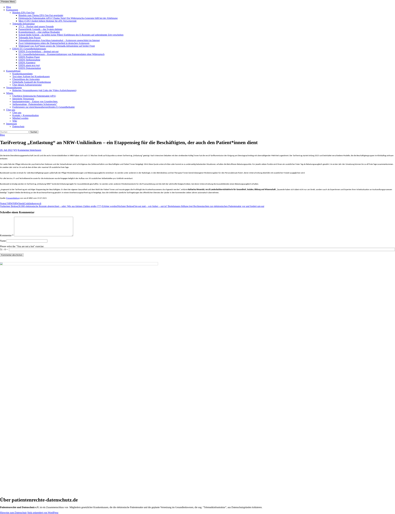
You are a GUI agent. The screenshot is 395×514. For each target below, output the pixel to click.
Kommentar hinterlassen (29, 150)
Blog (8, 7)
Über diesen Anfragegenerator (27, 84)
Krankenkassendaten (22, 73)
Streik (21, 203)
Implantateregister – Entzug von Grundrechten (35, 101)
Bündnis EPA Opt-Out (23, 12)
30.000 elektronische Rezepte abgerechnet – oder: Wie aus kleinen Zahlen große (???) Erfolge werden (58, 206)
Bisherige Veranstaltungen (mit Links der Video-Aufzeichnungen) (44, 90)
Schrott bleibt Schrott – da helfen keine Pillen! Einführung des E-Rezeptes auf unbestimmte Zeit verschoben (71, 34)
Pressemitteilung (13, 198)
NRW (16, 203)
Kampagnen (12, 9)
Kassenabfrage (13, 71)
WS (15, 150)
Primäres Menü (8, 1)
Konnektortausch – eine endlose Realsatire (39, 32)
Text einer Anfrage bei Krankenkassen (31, 76)
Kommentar (6, 235)
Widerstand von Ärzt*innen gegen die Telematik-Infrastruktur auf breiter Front (57, 46)
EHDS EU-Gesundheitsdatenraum (29, 48)
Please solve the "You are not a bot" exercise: (22, 246)
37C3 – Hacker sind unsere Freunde (36, 26)
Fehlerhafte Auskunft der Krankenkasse (31, 82)
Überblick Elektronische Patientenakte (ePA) (34, 96)
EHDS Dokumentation (30, 68)
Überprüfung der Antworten (26, 79)
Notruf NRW (6, 203)
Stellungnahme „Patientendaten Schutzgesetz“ (34, 104)
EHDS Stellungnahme (29, 59)
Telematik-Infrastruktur (23, 23)
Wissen (9, 93)
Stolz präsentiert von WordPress (42, 512)
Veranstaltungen (14, 87)
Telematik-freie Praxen (30, 37)
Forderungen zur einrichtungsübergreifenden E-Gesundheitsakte (43, 107)
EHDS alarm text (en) (29, 65)
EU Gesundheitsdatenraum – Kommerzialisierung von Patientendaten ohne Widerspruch (61, 54)
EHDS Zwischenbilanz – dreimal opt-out (38, 51)
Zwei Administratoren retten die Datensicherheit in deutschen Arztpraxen (54, 43)
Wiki (14, 121)
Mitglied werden (20, 118)
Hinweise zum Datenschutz (13, 512)
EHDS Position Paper (29, 57)
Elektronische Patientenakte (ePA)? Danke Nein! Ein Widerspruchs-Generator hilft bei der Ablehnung (68, 18)
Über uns (10, 109)
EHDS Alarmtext (27, 62)
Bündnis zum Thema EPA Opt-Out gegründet (41, 15)
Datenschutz (18, 126)
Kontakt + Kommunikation (25, 115)
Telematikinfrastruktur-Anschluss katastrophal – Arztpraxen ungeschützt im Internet (59, 40)
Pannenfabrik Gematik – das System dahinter (40, 29)
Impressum (11, 123)
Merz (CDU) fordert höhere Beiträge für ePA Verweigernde (48, 21)
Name (3, 240)
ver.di (38, 203)
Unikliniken (30, 203)
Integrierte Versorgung (23, 98)
